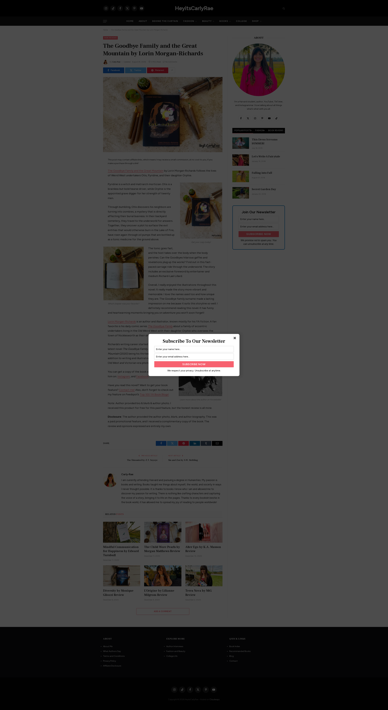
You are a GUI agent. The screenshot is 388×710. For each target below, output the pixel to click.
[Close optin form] (235, 338)
